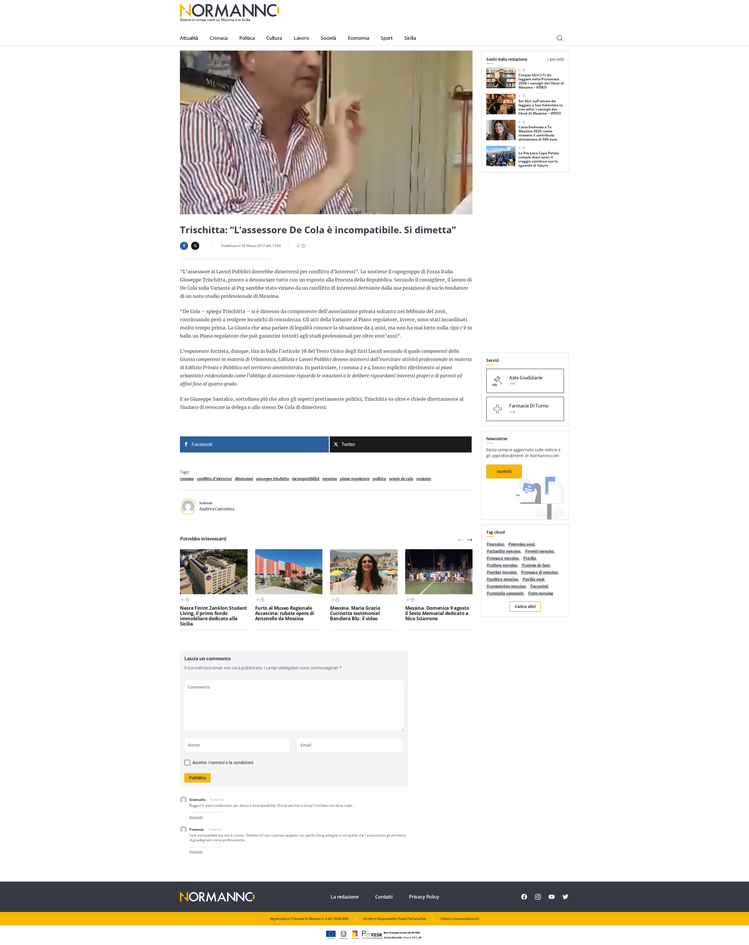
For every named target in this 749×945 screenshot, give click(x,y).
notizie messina (503, 572)
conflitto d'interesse (214, 478)
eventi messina (541, 551)
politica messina (503, 579)
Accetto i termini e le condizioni (223, 762)
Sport (386, 38)
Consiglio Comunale (506, 593)
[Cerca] (559, 38)
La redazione (345, 897)
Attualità (189, 38)
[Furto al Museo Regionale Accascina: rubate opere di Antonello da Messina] (289, 571)
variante (423, 478)
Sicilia (410, 38)
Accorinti (540, 586)
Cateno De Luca (537, 565)
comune (187, 478)
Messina (329, 478)
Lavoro (301, 38)
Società (328, 38)
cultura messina (503, 565)
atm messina (542, 593)
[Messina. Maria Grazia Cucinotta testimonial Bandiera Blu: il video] (364, 571)
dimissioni (244, 478)
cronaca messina (504, 558)
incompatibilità (305, 478)
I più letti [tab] (555, 59)
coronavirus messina (507, 586)
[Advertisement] (525, 265)
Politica (247, 38)
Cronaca (219, 38)
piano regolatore (355, 478)
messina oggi (522, 544)
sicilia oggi (534, 579)
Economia (358, 38)
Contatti (384, 897)
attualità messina (504, 551)
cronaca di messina (541, 572)
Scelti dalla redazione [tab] (506, 59)
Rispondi (195, 817)
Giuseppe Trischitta (272, 478)
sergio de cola (401, 478)
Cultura (274, 38)
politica (379, 478)
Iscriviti (504, 471)
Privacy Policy (424, 897)
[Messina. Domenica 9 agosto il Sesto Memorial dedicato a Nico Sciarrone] (439, 571)
